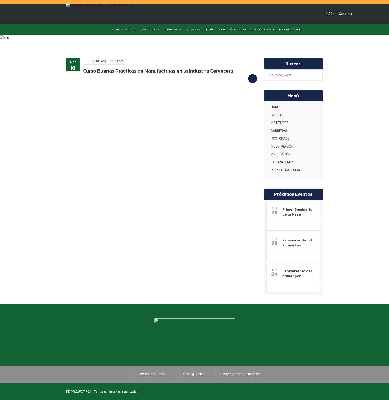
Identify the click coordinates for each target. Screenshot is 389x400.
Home (136, 41)
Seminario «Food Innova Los (297, 242)
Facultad (153, 41)
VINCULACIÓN (238, 29)
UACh (330, 14)
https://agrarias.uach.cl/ (241, 374)
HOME (115, 29)
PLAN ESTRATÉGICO (291, 29)
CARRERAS (170, 29)
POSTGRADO (194, 29)
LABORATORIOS (261, 29)
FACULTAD (130, 29)
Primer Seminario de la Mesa (297, 212)
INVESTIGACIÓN (216, 29)
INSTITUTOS (148, 29)
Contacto (345, 14)
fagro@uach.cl (194, 374)
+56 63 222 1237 (151, 374)
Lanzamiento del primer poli (297, 273)
